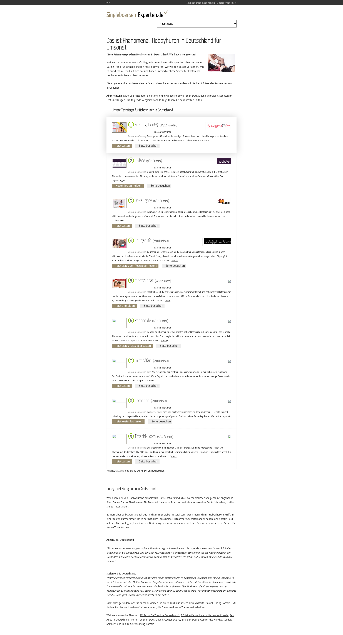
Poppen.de (148, 320)
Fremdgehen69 (153, 124)
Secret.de (148, 400)
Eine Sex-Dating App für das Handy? (202, 619)
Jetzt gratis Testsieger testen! (133, 345)
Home (107, 2)
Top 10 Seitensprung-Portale (138, 624)
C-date (145, 160)
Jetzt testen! (123, 145)
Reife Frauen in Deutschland (147, 619)
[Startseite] (137, 14)
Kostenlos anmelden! (129, 185)
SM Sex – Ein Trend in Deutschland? (160, 615)
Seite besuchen (148, 145)
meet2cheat (150, 280)
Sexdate (227, 619)
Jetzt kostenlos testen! (129, 421)
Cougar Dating (172, 619)
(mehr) (174, 260)
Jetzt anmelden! (125, 305)
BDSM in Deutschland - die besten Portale (204, 615)
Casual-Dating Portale (218, 603)
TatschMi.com (151, 436)
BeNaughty (149, 200)
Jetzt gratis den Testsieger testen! (136, 265)
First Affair (149, 360)
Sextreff (111, 624)
